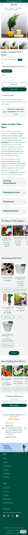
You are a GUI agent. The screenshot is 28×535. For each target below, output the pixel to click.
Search (5, 458)
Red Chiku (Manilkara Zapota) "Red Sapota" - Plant (7, 379)
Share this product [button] (8, 95)
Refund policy (20, 527)
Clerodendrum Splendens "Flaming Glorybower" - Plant (6, 239)
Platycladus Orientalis (12, 9)
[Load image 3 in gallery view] (23, 45)
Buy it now (14, 89)
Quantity (3, 74)
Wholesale (6, 477)
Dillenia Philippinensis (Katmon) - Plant (18, 379)
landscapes (5, 142)
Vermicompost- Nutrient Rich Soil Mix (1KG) (7, 278)
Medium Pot (6, 71)
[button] (2, 4)
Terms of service (19, 530)
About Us (6, 469)
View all (14, 353)
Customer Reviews (14, 419)
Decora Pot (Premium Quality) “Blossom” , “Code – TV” (7, 335)
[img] (14, 417)
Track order (6, 487)
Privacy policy (10, 530)
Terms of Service (8, 502)
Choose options (20, 290)
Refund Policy (7, 499)
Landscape (6, 473)
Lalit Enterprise (11, 527)
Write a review (14, 405)
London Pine (13, 172)
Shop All (5, 462)
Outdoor (11, 8)
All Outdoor (19, 8)
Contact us (6, 491)
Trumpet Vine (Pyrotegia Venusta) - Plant (18, 238)
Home (5, 8)
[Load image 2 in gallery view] (14, 45)
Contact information (19, 533)
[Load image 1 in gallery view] (4, 45)
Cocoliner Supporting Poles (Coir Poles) (7, 308)
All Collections (7, 466)
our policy (6, 495)
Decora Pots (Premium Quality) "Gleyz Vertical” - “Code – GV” (20, 278)
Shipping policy (9, 533)
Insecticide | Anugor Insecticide (20, 308)
